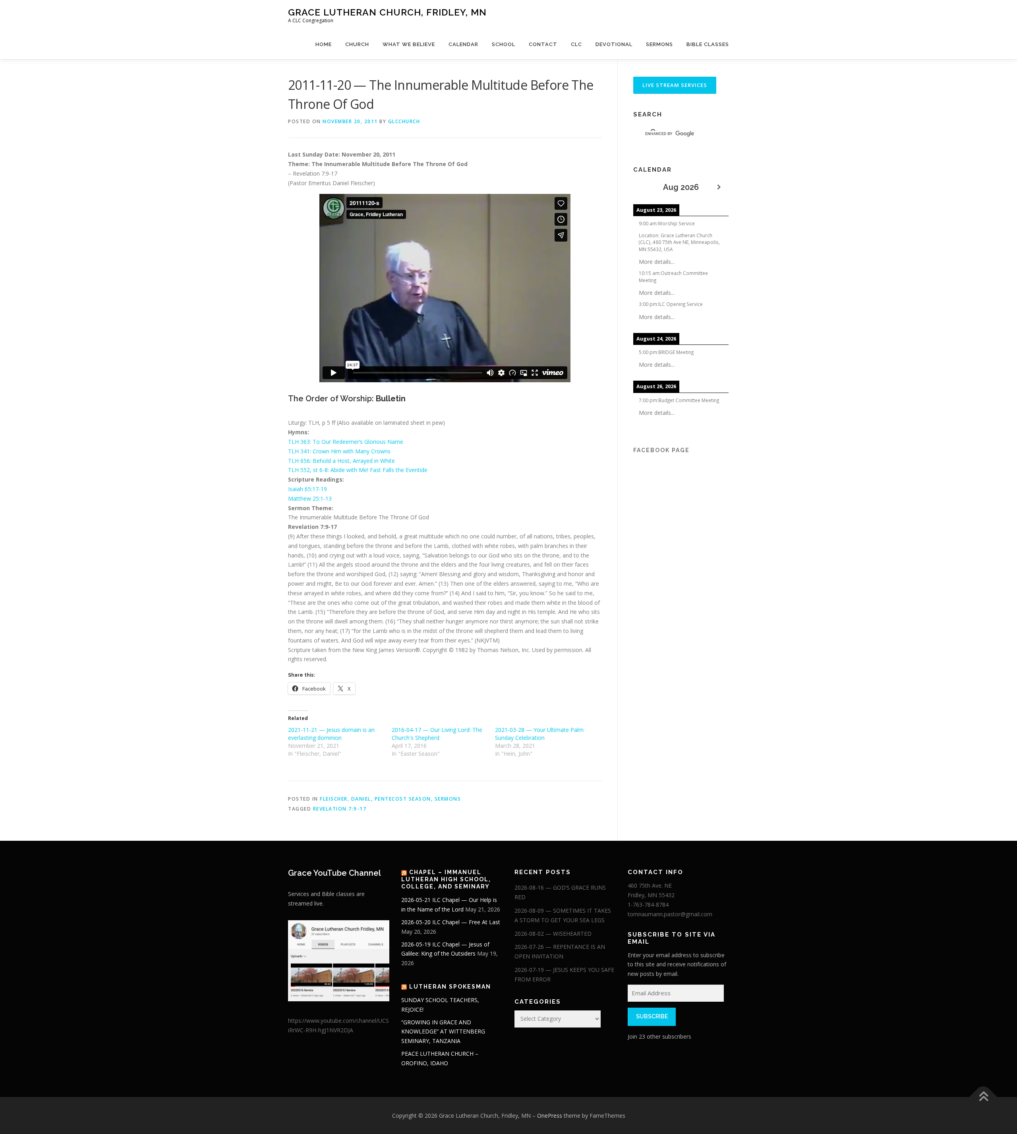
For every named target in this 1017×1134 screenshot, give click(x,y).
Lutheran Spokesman (450, 986)
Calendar (463, 44)
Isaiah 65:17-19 (307, 489)
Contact (543, 44)
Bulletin (391, 398)
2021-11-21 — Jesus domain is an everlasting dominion (331, 733)
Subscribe (652, 1016)
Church (357, 44)
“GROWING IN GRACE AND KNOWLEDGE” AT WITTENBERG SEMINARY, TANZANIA (443, 1031)
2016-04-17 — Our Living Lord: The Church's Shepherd (437, 733)
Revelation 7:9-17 (340, 808)
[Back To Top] (983, 1097)
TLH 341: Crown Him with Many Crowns (339, 451)
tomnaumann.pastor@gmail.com (670, 914)
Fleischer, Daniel (345, 798)
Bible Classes (707, 44)
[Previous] (642, 187)
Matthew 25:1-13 (310, 498)
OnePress (549, 1115)
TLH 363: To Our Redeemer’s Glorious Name (345, 441)
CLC (576, 44)
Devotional (614, 44)
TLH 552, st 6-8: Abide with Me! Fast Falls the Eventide (357, 470)
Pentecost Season (403, 798)
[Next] (719, 187)
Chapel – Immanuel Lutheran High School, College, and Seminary (446, 879)
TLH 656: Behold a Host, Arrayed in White (341, 460)
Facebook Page (661, 450)
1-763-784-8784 (648, 904)
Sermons (659, 44)
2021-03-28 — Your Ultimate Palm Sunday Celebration (539, 733)
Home (323, 44)
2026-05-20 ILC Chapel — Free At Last (450, 922)
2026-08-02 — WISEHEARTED (553, 933)
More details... (657, 261)
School (503, 44)
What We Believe (409, 44)
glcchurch (404, 121)
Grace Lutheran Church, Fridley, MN (387, 12)
